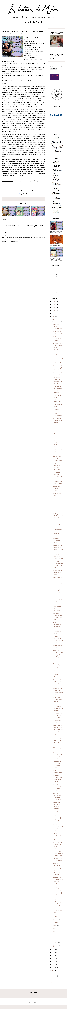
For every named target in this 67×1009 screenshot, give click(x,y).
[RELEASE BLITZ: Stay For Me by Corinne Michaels (58, 727)
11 (56, 274)
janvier (55, 946)
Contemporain (21, 33)
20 (56, 292)
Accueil (28, 22)
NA (34, 33)
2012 (53, 970)
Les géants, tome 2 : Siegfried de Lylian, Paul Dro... (58, 361)
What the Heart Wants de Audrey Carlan (58, 436)
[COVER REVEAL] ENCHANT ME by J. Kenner (58, 338)
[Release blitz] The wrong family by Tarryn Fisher (58, 368)
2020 (53, 319)
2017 (53, 955)
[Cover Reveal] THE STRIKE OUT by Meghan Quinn (58, 458)
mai (54, 934)
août (54, 925)
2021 (53, 316)
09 (56, 270)
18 (56, 288)
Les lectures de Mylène (33, 9)
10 (56, 272)
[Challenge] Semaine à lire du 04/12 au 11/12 (58, 813)
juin (54, 931)
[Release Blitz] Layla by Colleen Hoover (58, 734)
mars (54, 940)
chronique (15, 33)
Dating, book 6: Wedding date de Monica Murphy (58, 853)
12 (56, 276)
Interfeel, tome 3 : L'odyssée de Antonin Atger (57, 354)
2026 (53, 301)
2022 (53, 313)
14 (56, 280)
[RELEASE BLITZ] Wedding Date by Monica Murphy (58, 888)
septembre (56, 922)
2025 (53, 304)
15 (56, 282)
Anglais (10, 33)
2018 (53, 952)
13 (56, 278)
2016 (53, 958)
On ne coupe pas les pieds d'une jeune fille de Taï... (58, 666)
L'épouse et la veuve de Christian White (57, 474)
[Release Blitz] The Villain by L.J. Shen (58, 572)
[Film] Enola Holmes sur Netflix (56, 540)
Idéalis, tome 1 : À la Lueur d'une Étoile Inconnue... (58, 451)
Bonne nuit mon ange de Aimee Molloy (57, 420)
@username (35, 1003)
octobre (55, 919)
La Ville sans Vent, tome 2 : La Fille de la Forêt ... (57, 584)
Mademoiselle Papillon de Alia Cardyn (57, 488)
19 (56, 290)
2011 (53, 973)
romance (37, 33)
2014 (53, 964)
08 (56, 268)
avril (54, 937)
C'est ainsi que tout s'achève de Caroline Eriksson (58, 556)
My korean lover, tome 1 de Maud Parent (57, 525)
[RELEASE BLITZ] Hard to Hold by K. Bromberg (58, 895)
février (55, 943)
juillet (55, 928)
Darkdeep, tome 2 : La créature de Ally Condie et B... (58, 509)
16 (56, 284)
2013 (53, 967)
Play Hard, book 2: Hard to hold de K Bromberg (58, 911)
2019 (53, 949)
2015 (53, 961)
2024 (53, 307)
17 (7, 33)
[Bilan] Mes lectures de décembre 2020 (57, 326)
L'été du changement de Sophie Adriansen (58, 481)
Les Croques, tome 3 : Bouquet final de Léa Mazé (58, 715)
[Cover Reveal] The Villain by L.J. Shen (58, 820)
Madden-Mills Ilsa (29, 33)
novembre (56, 916)
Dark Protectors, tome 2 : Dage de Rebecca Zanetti (58, 708)
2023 (53, 310)
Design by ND (39, 1007)
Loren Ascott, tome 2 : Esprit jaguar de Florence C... (58, 608)
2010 (53, 976)
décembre (56, 322)
